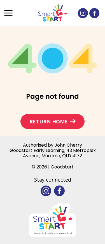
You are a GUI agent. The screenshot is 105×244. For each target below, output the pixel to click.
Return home (48, 121)
